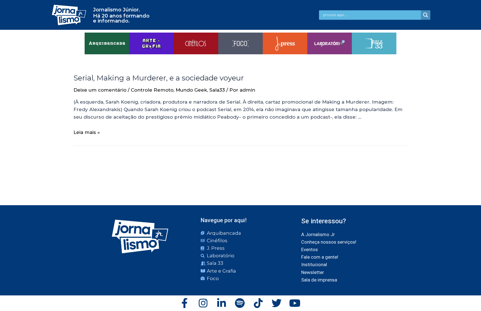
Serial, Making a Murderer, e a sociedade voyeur (158, 78)
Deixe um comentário (99, 90)
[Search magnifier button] (425, 15)
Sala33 (217, 90)
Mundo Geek (191, 90)
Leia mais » (86, 132)
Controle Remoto (152, 90)
